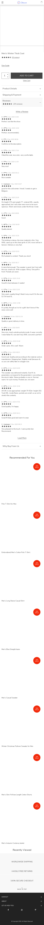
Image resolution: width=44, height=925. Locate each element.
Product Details (10, 89)
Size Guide (5, 65)
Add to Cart (27, 76)
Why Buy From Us (11, 446)
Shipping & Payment (12, 95)
